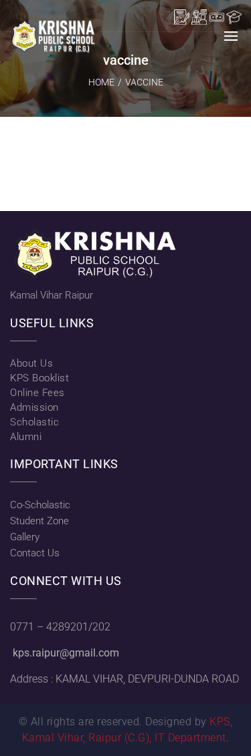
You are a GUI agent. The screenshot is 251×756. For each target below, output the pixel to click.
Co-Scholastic (40, 505)
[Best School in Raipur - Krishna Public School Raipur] (53, 36)
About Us (31, 363)
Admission (34, 407)
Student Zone (39, 521)
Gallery (24, 537)
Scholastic (34, 422)
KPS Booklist (39, 378)
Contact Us (35, 553)
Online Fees (37, 393)
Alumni (25, 437)
